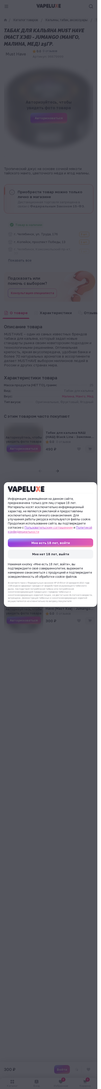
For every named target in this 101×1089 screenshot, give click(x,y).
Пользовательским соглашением (49, 527)
